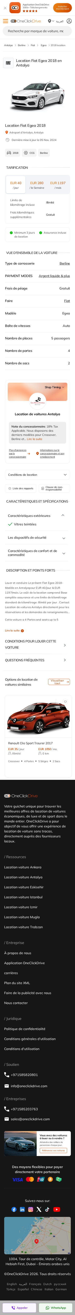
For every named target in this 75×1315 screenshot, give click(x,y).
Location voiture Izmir (21, 907)
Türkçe (11, 1289)
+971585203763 (24, 1109)
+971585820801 (24, 1075)
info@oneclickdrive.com (29, 1086)
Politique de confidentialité (24, 1029)
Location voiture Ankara (22, 867)
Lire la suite (12, 630)
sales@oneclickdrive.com (30, 1119)
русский (60, 1284)
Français (35, 1284)
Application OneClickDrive (36, 6)
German (61, 1289)
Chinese (36, 1289)
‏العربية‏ (23, 1284)
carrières (11, 973)
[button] (5, 21)
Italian (49, 1289)
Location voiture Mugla (22, 917)
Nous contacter (16, 1003)
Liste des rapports (23, 488)
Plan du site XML (17, 983)
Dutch (47, 1284)
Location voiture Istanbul (23, 897)
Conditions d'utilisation (21, 1049)
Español (23, 1289)
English (12, 1284)
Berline (65, 263)
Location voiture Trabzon (23, 927)
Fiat (67, 301)
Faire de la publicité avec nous (27, 993)
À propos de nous (17, 953)
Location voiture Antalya (23, 877)
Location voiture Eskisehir (24, 887)
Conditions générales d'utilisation (30, 1039)
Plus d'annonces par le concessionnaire (17, 453)
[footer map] (37, 1235)
